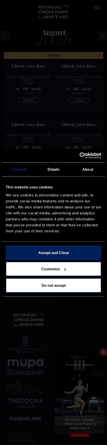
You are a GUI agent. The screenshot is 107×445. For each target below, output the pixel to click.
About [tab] (87, 169)
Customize (50, 269)
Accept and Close (53, 252)
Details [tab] (54, 169)
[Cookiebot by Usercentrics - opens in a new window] (79, 155)
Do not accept (54, 285)
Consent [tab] (19, 169)
